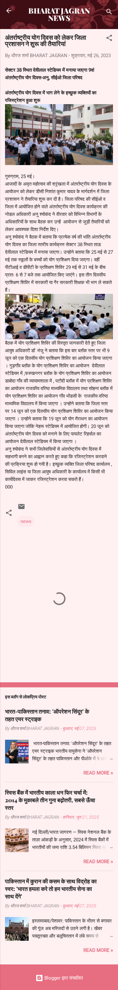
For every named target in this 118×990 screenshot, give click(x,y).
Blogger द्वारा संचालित (63, 978)
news (25, 521)
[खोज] (109, 12)
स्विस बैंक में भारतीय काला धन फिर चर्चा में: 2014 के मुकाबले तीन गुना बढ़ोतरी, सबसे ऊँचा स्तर (50, 800)
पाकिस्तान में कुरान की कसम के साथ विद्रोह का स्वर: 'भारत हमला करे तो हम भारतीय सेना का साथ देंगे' (51, 888)
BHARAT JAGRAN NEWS (59, 14)
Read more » (98, 773)
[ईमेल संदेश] (21, 509)
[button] (109, 39)
